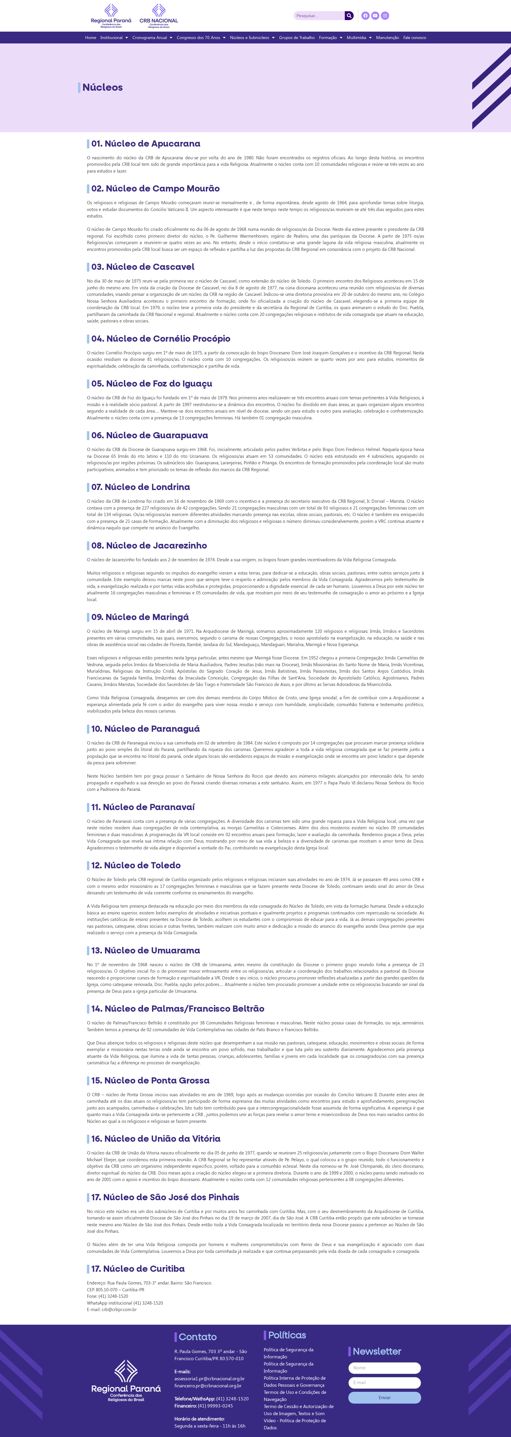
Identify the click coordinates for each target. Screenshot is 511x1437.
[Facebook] (365, 16)
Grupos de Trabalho (297, 37)
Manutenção (387, 37)
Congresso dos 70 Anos (198, 37)
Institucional (111, 37)
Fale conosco (414, 37)
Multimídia (356, 37)
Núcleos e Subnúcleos (249, 37)
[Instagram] (385, 16)
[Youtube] (375, 16)
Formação (328, 37)
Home (90, 37)
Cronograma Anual (149, 37)
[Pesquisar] (349, 15)
